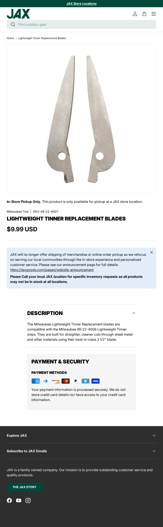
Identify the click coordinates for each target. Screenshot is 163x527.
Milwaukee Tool (17, 211)
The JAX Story (24, 487)
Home (10, 38)
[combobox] (81, 24)
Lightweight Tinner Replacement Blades (42, 38)
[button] (144, 13)
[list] (81, 119)
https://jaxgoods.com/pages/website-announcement (52, 270)
